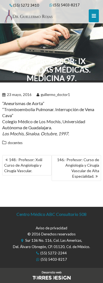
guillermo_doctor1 (55, 94)
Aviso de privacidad (51, 228)
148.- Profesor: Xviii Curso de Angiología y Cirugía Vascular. (23, 165)
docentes (15, 143)
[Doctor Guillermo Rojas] (28, 12)
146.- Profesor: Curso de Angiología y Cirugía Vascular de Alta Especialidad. (78, 167)
